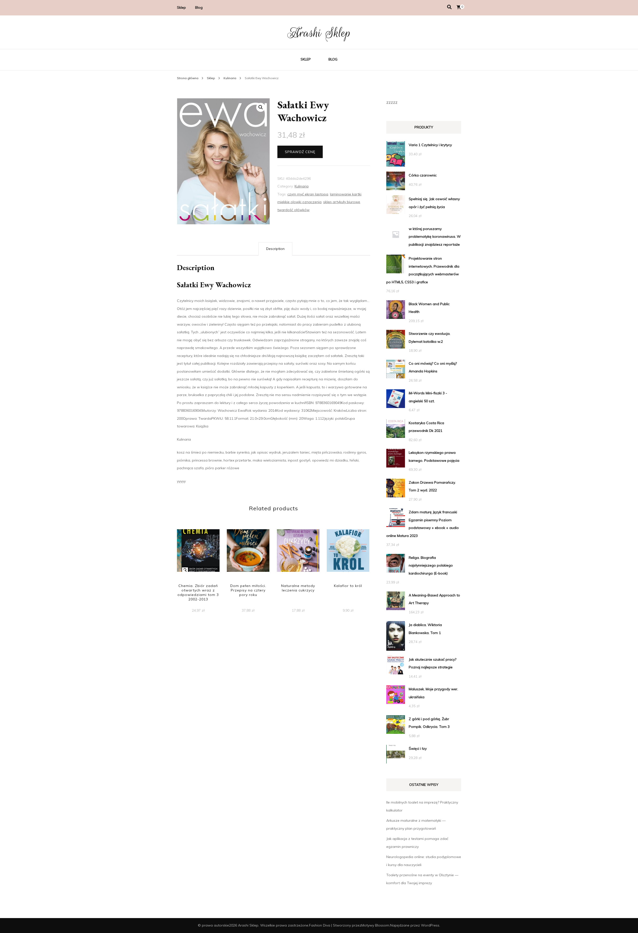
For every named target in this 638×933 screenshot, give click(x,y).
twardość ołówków (293, 210)
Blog (199, 7)
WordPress (430, 925)
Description (275, 248)
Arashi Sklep (319, 33)
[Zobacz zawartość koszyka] (459, 7)
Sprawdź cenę (300, 152)
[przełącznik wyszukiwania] (449, 7)
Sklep (181, 7)
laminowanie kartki (345, 194)
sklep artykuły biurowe (341, 202)
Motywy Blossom (375, 925)
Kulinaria (302, 186)
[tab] (275, 249)
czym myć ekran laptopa (307, 194)
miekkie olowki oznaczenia (299, 202)
